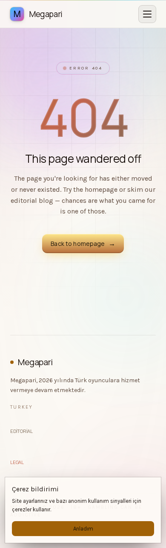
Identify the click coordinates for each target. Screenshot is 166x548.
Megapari (35, 362)
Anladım (83, 528)
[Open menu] (147, 14)
